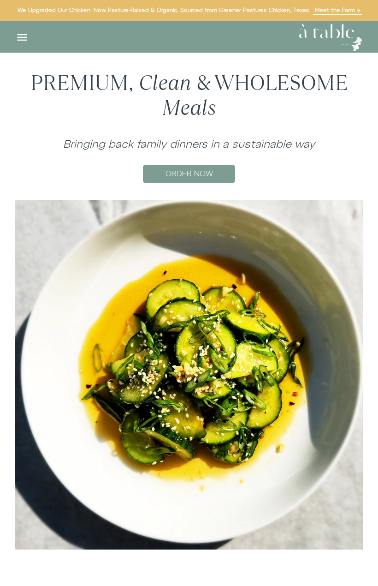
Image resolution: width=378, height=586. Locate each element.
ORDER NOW (189, 173)
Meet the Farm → (337, 10)
